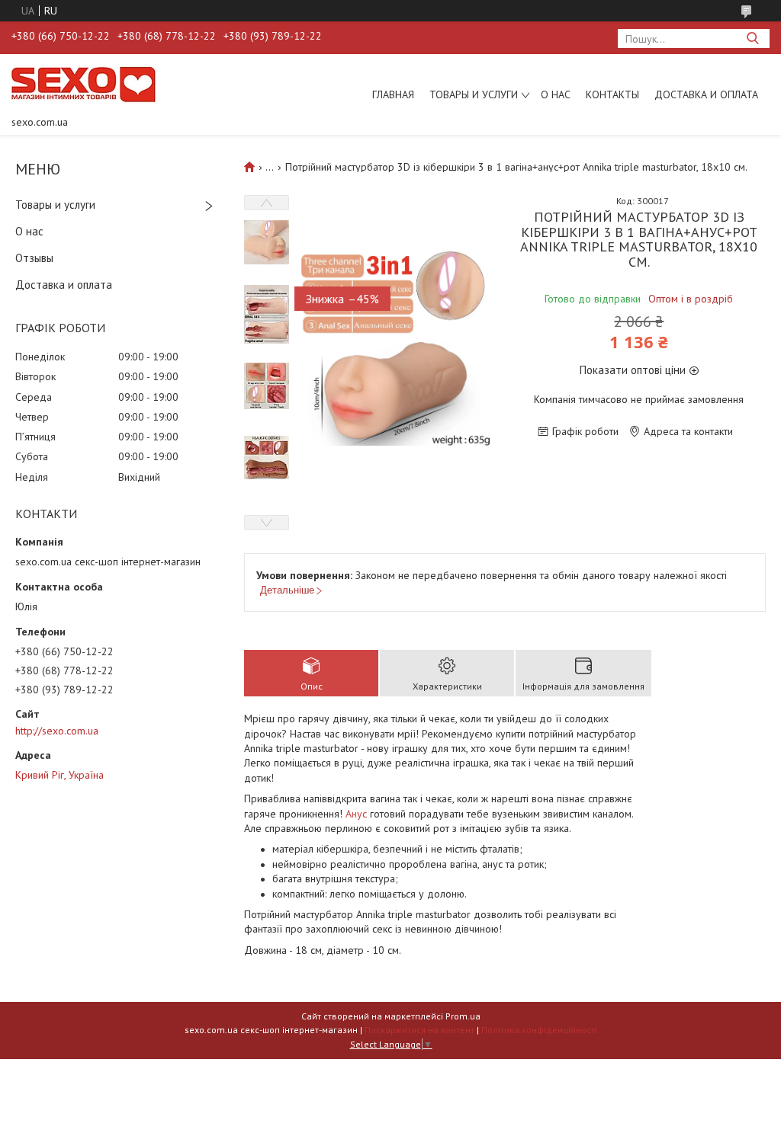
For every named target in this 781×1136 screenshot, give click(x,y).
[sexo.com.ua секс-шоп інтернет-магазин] (83, 84)
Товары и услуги (473, 94)
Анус (356, 814)
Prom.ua (462, 1016)
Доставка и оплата (706, 94)
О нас (555, 94)
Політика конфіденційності (539, 1029)
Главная (393, 94)
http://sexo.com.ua (56, 731)
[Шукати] (752, 38)
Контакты (612, 94)
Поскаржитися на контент (419, 1029)
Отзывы (34, 258)
